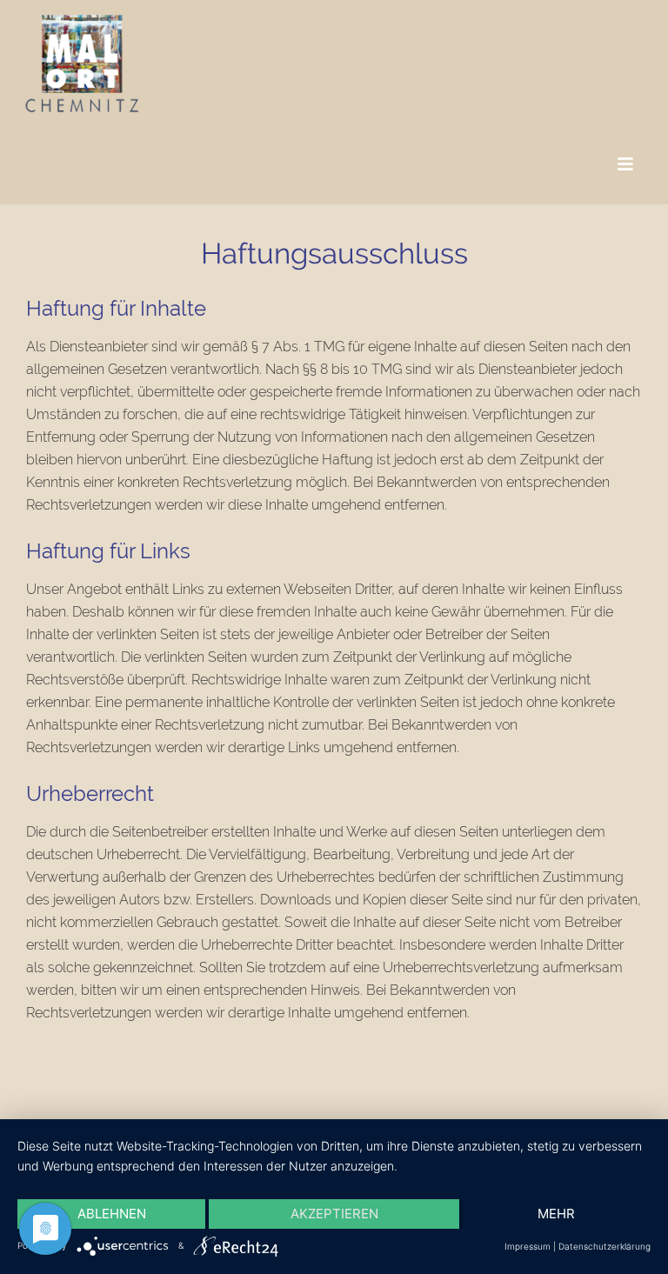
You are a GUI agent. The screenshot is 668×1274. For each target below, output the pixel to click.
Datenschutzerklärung (604, 1246)
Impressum (527, 1246)
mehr (556, 1213)
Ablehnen (111, 1213)
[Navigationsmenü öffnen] (625, 165)
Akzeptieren (334, 1213)
